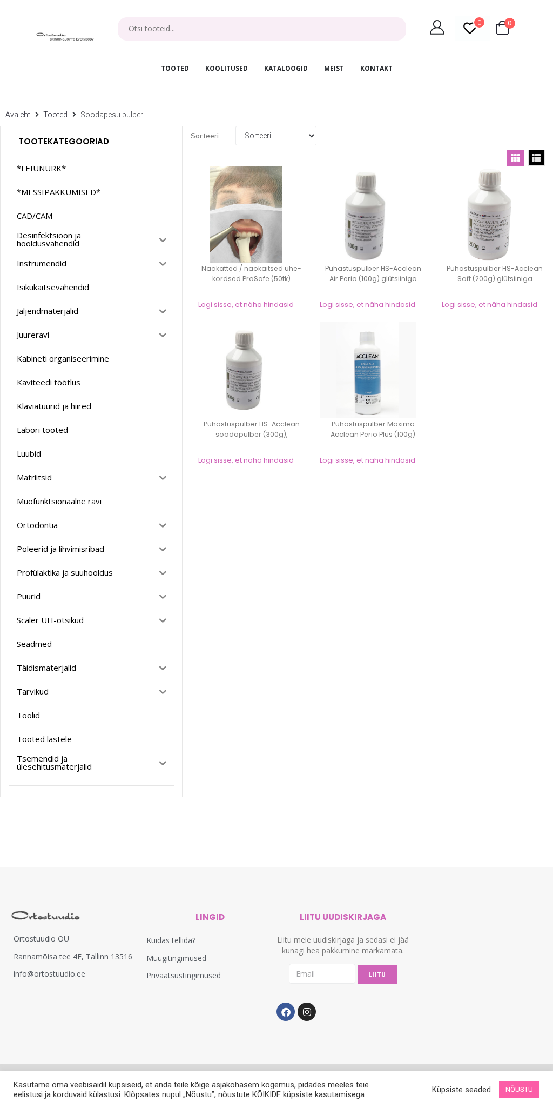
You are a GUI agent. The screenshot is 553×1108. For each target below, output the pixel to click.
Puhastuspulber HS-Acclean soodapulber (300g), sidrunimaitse (252, 434)
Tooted (55, 114)
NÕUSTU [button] (519, 1089)
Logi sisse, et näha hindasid (246, 304)
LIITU (377, 974)
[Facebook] (285, 1012)
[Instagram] (307, 1012)
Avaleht (17, 114)
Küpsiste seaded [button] (461, 1089)
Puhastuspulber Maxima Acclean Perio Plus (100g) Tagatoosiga (373, 434)
